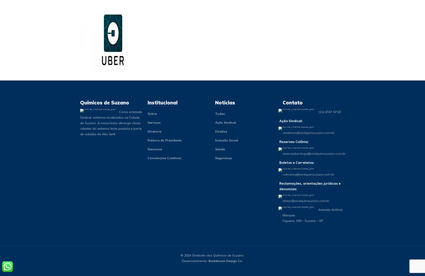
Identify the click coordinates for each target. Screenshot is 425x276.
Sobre (152, 114)
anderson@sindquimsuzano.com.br (308, 133)
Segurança (223, 158)
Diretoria (154, 131)
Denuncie (155, 149)
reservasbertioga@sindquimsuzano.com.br (314, 154)
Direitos (221, 131)
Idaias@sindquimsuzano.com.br (306, 201)
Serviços (154, 123)
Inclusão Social (226, 140)
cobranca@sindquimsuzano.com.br (308, 174)
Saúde (220, 149)
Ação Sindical (225, 123)
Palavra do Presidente (165, 140)
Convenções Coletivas (164, 158)
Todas (220, 114)
